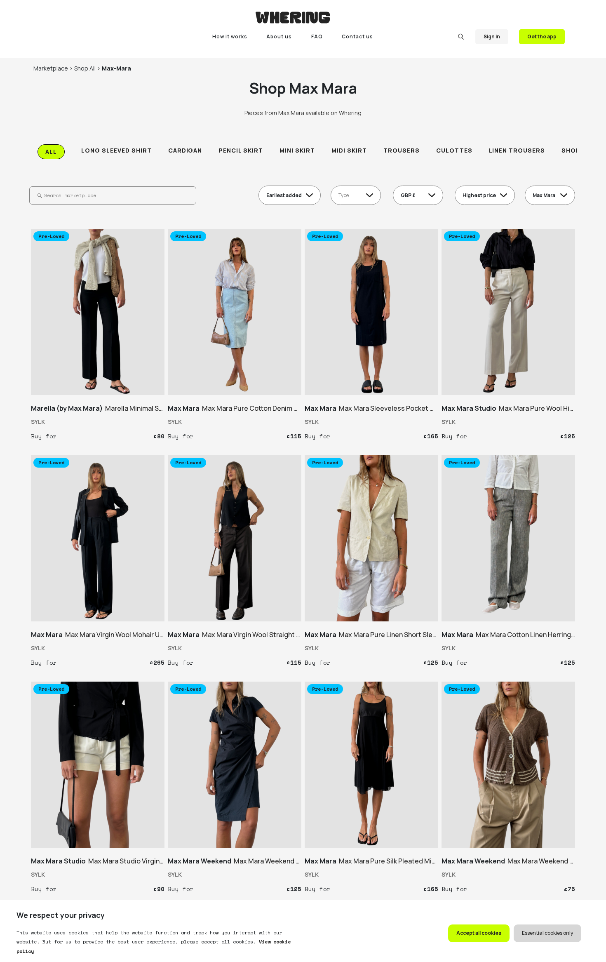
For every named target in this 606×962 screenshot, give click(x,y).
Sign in (492, 36)
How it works (229, 36)
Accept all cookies (478, 932)
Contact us (357, 36)
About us (279, 36)
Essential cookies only (547, 932)
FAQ (317, 36)
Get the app (542, 36)
